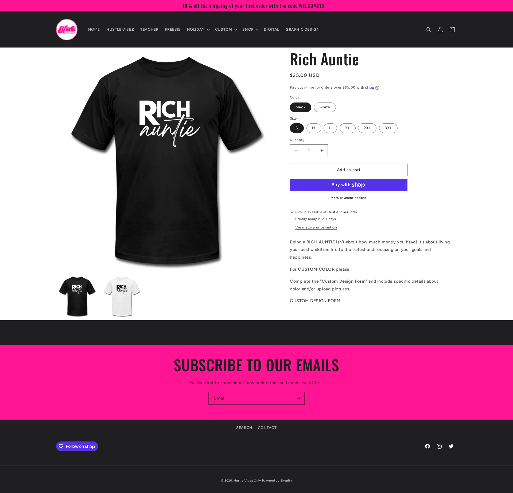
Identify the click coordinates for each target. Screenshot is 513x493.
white (325, 107)
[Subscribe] (298, 398)
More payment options (349, 198)
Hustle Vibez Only (247, 480)
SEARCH (244, 427)
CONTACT (267, 427)
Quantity (297, 140)
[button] (198, 29)
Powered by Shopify (277, 480)
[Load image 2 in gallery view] (122, 296)
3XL (388, 128)
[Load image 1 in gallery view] (77, 296)
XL (347, 128)
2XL (367, 128)
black (301, 107)
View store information (316, 227)
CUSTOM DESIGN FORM (315, 300)
